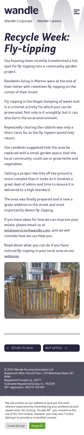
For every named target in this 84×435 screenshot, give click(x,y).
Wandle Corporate (18, 21)
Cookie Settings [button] (16, 425)
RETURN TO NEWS (22, 347)
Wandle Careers (49, 21)
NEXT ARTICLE (53, 347)
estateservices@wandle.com (27, 230)
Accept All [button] (37, 425)
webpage (11, 256)
